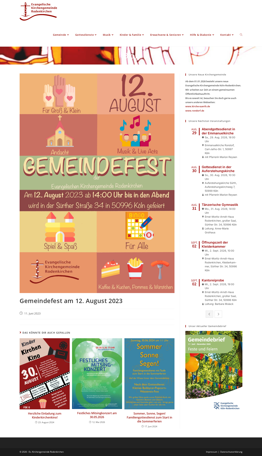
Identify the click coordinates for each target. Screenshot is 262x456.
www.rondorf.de (194, 110)
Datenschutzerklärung (231, 451)
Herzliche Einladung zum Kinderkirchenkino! (44, 415)
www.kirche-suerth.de (197, 106)
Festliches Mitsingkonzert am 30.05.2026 (97, 415)
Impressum (211, 451)
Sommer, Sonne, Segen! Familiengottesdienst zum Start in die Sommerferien (149, 417)
